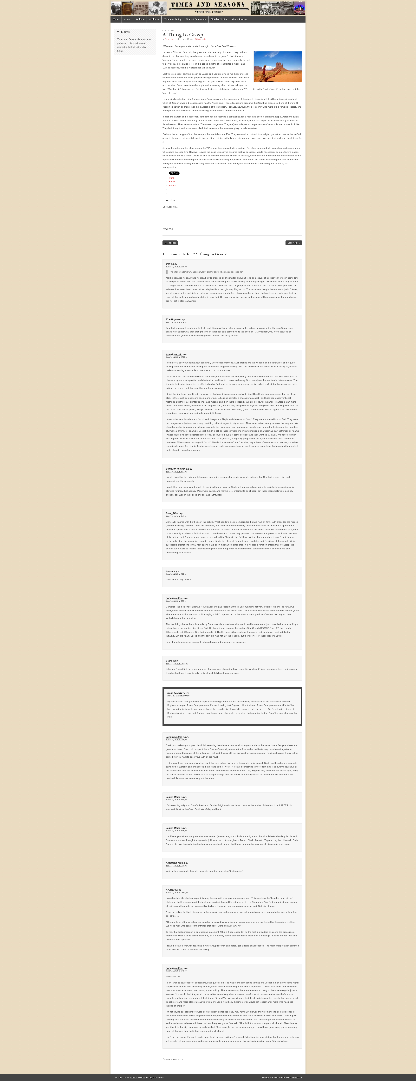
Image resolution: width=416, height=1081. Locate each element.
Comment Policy (172, 19)
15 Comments (200, 39)
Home (116, 19)
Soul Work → (294, 243)
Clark (169, 660)
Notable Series (219, 19)
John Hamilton (174, 598)
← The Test (170, 243)
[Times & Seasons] (208, 8)
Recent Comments (196, 19)
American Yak (174, 354)
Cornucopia (168, 30)
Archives (154, 19)
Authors (140, 19)
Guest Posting (239, 19)
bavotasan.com (295, 1077)
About (127, 19)
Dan (168, 264)
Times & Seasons (137, 1077)
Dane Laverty (170, 39)
